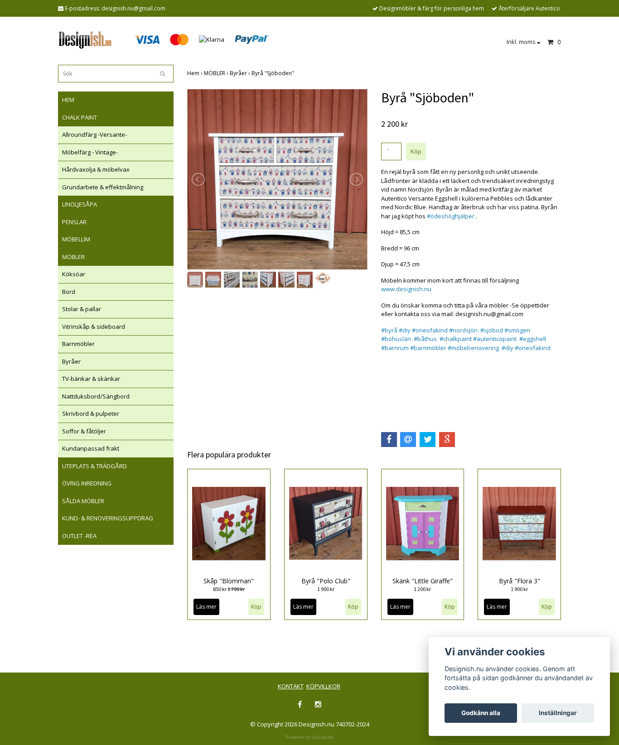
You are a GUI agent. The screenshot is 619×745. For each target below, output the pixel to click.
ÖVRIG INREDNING (86, 483)
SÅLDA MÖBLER (83, 501)
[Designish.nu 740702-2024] (85, 39)
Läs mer (206, 606)
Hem (195, 73)
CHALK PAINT (79, 117)
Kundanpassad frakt (90, 448)
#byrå (389, 330)
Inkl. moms (522, 42)
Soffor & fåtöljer (84, 431)
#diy (405, 330)
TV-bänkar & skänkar (91, 379)
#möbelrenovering (472, 348)
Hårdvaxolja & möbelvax (96, 169)
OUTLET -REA (79, 536)
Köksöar (73, 274)
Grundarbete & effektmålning (102, 187)
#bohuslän (396, 339)
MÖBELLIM (76, 239)
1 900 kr (325, 589)
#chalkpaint (456, 339)
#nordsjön (463, 330)
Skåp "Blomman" (228, 581)
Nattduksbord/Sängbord (96, 396)
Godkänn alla (480, 712)
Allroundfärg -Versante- (94, 134)
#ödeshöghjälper (450, 216)
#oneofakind (430, 330)
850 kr (229, 589)
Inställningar (558, 712)
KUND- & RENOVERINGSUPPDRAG (107, 518)
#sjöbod (491, 330)
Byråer (71, 361)
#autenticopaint (495, 339)
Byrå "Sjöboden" (273, 73)
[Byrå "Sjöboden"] (277, 179)
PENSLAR (74, 222)
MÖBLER (73, 257)
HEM (68, 100)
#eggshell (532, 339)
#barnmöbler (428, 348)
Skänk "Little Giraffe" (422, 581)
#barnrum (395, 348)
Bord (68, 292)
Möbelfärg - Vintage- (90, 152)
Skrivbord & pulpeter (90, 413)
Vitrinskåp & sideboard (93, 326)
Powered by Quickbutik (309, 737)
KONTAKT (291, 686)
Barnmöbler (78, 344)
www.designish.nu (406, 289)
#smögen (517, 330)
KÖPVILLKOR (323, 686)
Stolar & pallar (81, 309)
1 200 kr (422, 589)
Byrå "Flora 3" (519, 581)
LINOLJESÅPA (79, 204)
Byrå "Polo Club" (325, 581)
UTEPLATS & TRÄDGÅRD (94, 466)
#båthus (425, 339)
